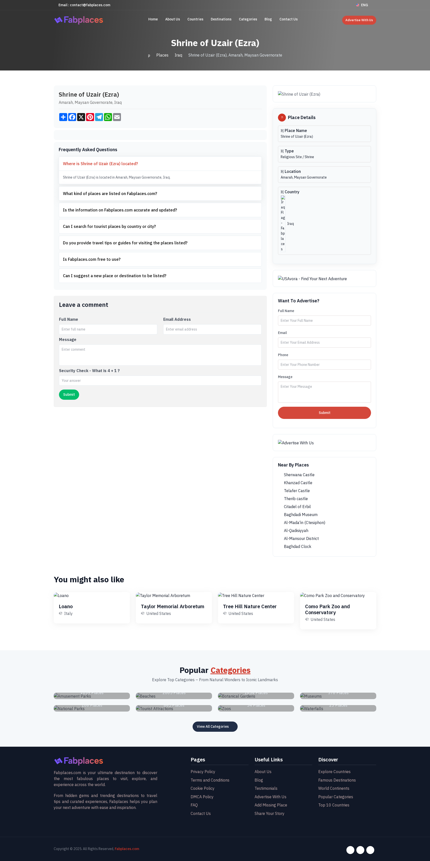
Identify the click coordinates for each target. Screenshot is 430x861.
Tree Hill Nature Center (250, 606)
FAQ (194, 804)
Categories (248, 19)
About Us (172, 19)
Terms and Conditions (210, 780)
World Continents (333, 788)
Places (162, 55)
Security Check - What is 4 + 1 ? (89, 370)
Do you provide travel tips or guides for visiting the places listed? (125, 242)
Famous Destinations (337, 780)
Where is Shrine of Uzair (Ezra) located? (100, 163)
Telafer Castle (296, 490)
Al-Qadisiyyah (295, 530)
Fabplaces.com (127, 849)
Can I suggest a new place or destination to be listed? (114, 275)
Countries (195, 19)
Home (153, 19)
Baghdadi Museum (300, 514)
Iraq (178, 55)
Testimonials (266, 788)
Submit (324, 412)
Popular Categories (335, 796)
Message (67, 339)
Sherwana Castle (299, 474)
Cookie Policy (203, 788)
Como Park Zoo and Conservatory (327, 609)
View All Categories (213, 726)
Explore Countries (334, 771)
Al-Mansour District (301, 538)
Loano (66, 606)
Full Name (68, 319)
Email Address (177, 319)
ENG (364, 5)
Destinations (221, 19)
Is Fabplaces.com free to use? (91, 259)
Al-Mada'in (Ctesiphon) (304, 522)
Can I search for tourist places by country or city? (109, 226)
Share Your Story (269, 813)
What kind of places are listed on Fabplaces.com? (110, 193)
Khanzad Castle (297, 482)
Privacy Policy (203, 771)
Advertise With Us (359, 20)
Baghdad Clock (297, 546)
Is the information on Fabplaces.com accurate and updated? (120, 209)
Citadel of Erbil (297, 506)
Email (282, 333)
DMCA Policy (202, 796)
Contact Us (288, 19)
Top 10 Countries (333, 804)
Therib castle (295, 498)
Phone (283, 355)
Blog (268, 19)
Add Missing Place (271, 804)
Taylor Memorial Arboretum (172, 606)
